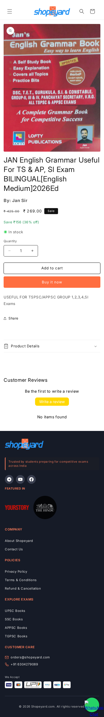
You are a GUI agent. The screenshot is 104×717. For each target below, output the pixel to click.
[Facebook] (31, 479)
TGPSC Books (16, 636)
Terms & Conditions (21, 580)
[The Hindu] (45, 508)
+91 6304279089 (24, 664)
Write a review (52, 401)
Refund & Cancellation (23, 588)
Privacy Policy (16, 571)
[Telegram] (9, 479)
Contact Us (14, 549)
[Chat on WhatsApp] (92, 705)
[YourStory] (17, 508)
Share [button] (13, 318)
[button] (9, 11)
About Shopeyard (19, 541)
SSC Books (14, 619)
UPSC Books (15, 611)
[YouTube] (20, 479)
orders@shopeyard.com (30, 657)
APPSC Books (16, 628)
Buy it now (52, 282)
